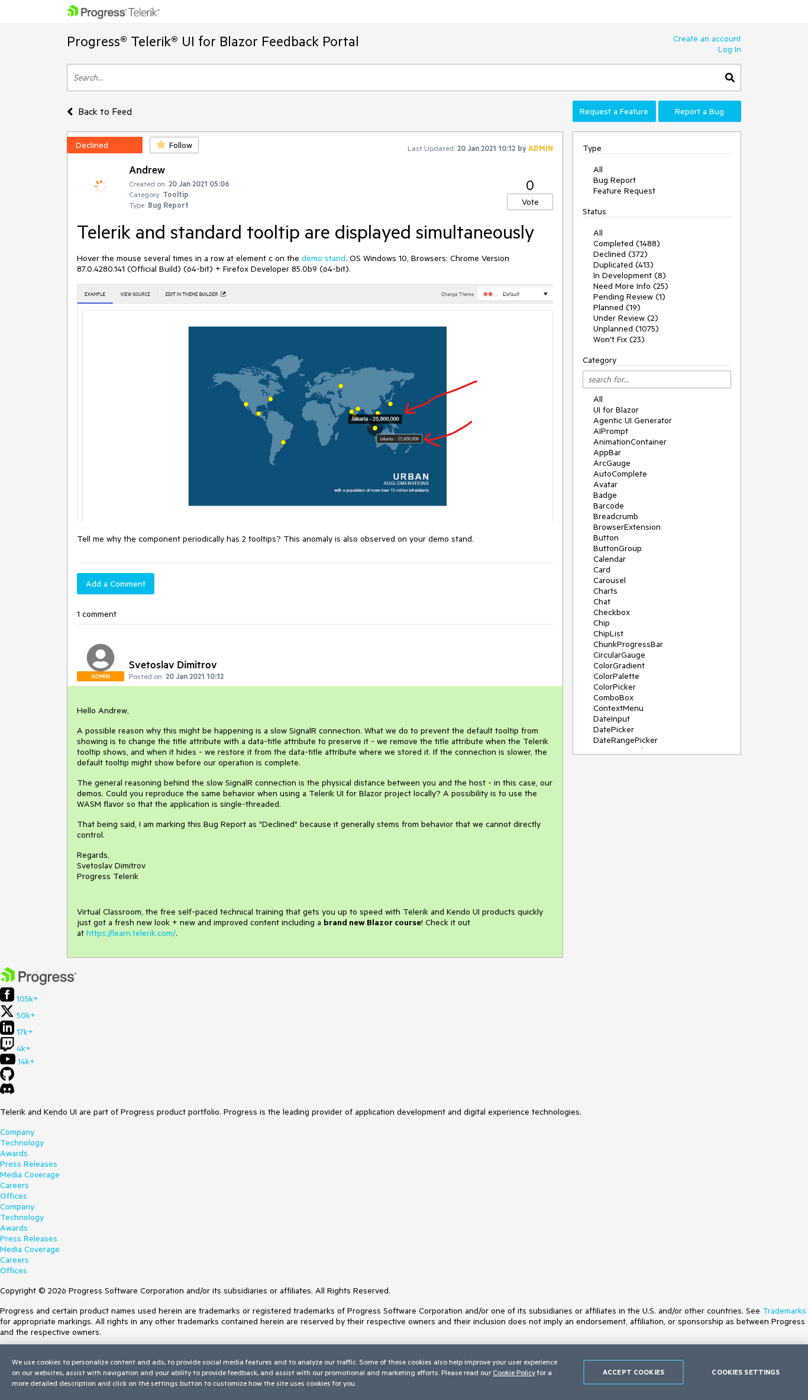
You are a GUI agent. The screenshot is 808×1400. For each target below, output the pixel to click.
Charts (605, 590)
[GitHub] (7, 1078)
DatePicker (613, 729)
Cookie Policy (514, 1372)
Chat (601, 601)
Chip (601, 622)
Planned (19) (617, 307)
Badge (605, 495)
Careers (14, 1185)
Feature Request (624, 190)
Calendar (609, 558)
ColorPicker (614, 686)
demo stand (323, 258)
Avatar (605, 484)
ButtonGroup (617, 548)
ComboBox (613, 697)
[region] (404, 1372)
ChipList (608, 633)
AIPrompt (610, 431)
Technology (22, 1142)
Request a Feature (614, 111)
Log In (729, 49)
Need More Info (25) (630, 286)
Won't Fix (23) (619, 339)
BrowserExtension (627, 527)
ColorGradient (619, 665)
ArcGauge (612, 463)
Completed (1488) (626, 243)
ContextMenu (618, 708)
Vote (530, 202)
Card (601, 569)
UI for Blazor (616, 409)
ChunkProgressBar (628, 644)
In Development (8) (629, 275)
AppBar (607, 452)
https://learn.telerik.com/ (131, 933)
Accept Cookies (633, 1371)
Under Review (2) (625, 318)
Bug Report (614, 180)
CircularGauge (619, 654)
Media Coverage (30, 1174)
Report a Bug (699, 111)
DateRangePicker (625, 740)
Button (606, 537)
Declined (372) (620, 254)
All (598, 169)
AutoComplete (620, 473)
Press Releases (28, 1163)
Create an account (707, 38)
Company (17, 1132)
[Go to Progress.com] (38, 982)
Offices (13, 1195)
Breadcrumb (615, 516)
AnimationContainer (630, 441)
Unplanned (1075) (626, 328)
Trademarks (784, 1310)
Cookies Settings (746, 1371)
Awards (14, 1153)
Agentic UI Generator (632, 420)
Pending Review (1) (629, 296)
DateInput (611, 718)
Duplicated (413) (623, 264)
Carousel (609, 580)
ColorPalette (616, 676)
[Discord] (7, 1091)
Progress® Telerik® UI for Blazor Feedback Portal (213, 41)
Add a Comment (116, 583)
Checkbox (611, 612)
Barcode (608, 505)
